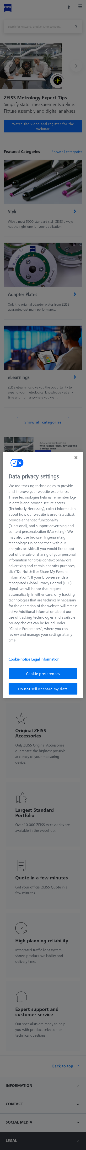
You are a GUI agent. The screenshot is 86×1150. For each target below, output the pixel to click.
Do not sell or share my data (43, 688)
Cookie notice (20, 658)
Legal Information (45, 658)
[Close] (76, 457)
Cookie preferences (43, 673)
